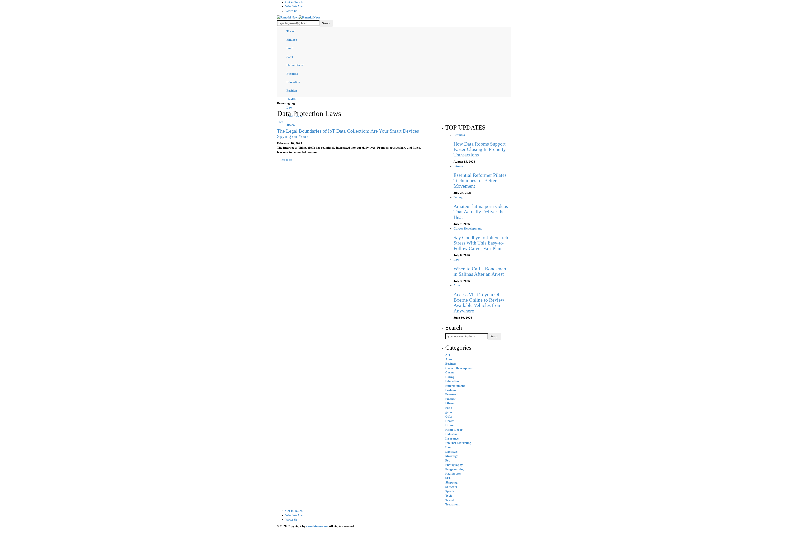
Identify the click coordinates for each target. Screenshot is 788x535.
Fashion (291, 90)
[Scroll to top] (2, 533)
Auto (289, 56)
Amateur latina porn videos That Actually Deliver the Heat (481, 212)
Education (293, 82)
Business (292, 73)
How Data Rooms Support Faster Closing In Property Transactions (480, 149)
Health (291, 99)
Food (289, 48)
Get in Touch (293, 2)
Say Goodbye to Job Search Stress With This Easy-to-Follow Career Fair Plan (481, 243)
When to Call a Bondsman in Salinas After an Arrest (480, 271)
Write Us (291, 11)
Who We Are (293, 6)
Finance (291, 39)
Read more (286, 159)
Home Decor (295, 65)
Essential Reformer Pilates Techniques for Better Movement (480, 180)
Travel (290, 31)
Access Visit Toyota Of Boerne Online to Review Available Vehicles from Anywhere (479, 302)
